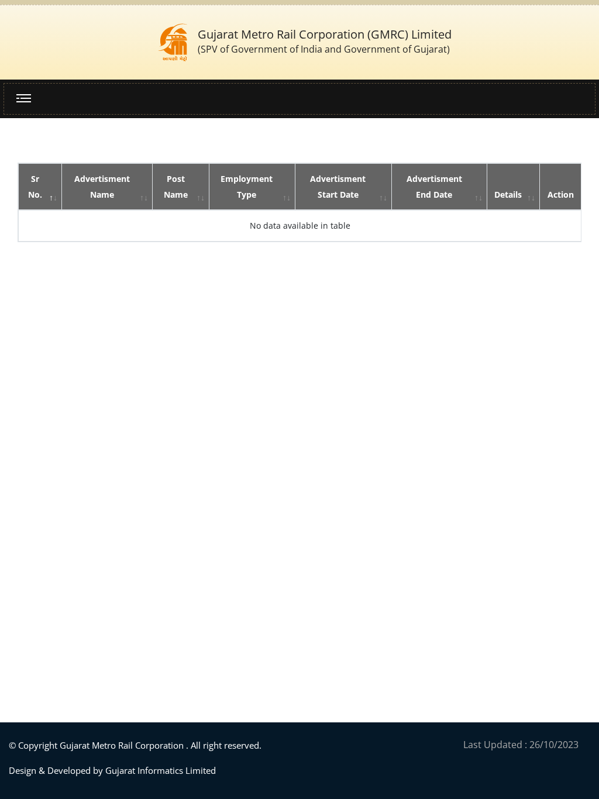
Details (508, 194)
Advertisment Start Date (338, 186)
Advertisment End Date (434, 186)
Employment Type (247, 186)
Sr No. (35, 186)
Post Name (176, 186)
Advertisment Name (102, 186)
